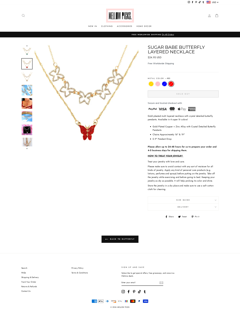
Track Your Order (28, 281)
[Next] (26, 147)
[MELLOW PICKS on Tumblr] (145, 291)
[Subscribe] (161, 283)
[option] (120, 34)
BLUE (164, 84)
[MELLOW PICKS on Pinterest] (134, 291)
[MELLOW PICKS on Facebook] (128, 291)
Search (24, 268)
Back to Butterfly (122, 239)
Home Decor (144, 26)
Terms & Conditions (80, 272)
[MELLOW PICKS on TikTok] (139, 291)
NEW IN (92, 26)
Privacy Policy (77, 268)
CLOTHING (107, 26)
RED (171, 84)
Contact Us (25, 291)
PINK (158, 84)
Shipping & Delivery (30, 277)
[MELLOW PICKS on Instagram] (123, 291)
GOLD (151, 84)
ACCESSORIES (124, 26)
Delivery (183, 207)
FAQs (23, 272)
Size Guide (183, 200)
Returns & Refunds (29, 286)
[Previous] (26, 46)
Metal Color (159, 78)
